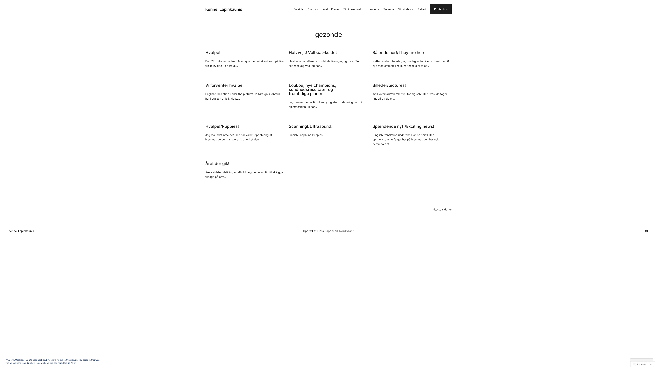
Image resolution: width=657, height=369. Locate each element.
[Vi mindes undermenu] (412, 9)
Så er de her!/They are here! (399, 53)
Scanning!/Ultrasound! (310, 126)
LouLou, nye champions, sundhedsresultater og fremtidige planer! (312, 89)
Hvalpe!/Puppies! (222, 126)
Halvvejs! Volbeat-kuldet (313, 53)
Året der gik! (217, 164)
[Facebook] (646, 231)
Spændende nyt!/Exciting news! (403, 126)
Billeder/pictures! (389, 85)
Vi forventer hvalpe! (224, 85)
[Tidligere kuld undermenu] (362, 9)
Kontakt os (441, 9)
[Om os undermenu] (317, 9)
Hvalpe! (212, 53)
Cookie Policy (69, 363)
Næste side (442, 209)
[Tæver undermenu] (393, 9)
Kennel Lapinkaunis (223, 9)
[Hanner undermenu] (378, 9)
